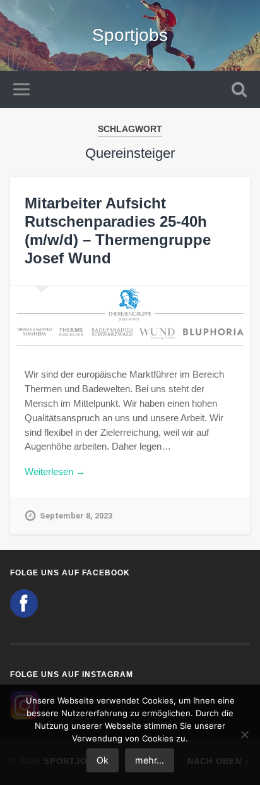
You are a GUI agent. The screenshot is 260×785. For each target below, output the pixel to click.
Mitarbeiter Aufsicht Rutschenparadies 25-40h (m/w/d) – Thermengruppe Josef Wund (118, 230)
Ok (103, 760)
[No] (244, 734)
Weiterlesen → (55, 471)
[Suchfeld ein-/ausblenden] (239, 89)
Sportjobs (130, 35)
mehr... (149, 760)
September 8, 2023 (76, 515)
